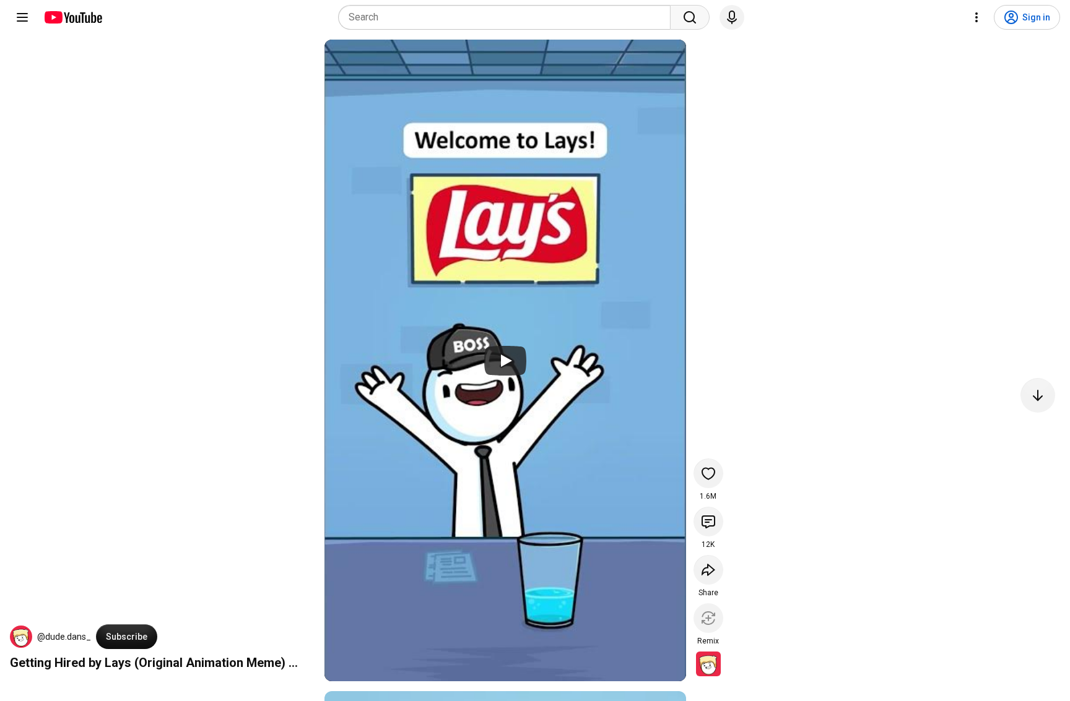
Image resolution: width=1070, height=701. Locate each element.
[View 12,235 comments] (708, 521)
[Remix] (708, 618)
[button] (21, 637)
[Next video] (1037, 395)
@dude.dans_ (64, 637)
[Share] (708, 570)
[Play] (505, 361)
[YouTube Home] (73, 17)
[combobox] (508, 17)
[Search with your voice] (732, 17)
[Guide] (22, 17)
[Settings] (976, 17)
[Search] (690, 17)
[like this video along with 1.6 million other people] (708, 473)
